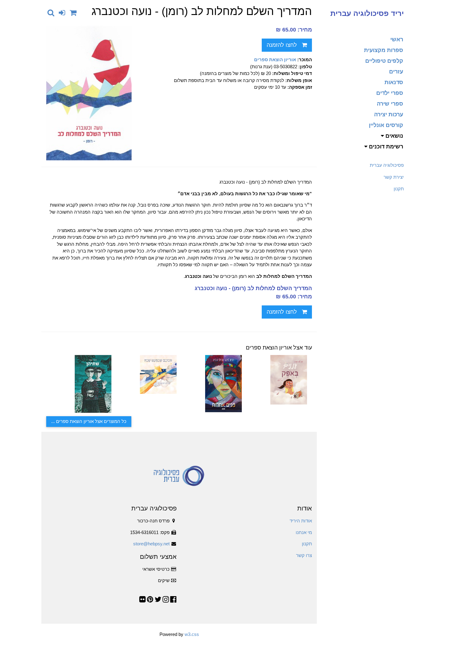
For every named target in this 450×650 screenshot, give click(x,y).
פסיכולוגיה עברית (387, 165)
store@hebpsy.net (151, 543)
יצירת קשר (394, 177)
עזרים (396, 72)
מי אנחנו (304, 532)
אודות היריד (301, 520)
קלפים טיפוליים (384, 61)
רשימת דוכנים (385, 147)
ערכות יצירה (388, 114)
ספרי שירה (390, 104)
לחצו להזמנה (282, 45)
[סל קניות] (73, 13)
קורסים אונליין (386, 125)
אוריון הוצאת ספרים (275, 59)
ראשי (396, 39)
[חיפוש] (50, 13)
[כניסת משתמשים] (62, 13)
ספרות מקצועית (383, 50)
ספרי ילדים (389, 93)
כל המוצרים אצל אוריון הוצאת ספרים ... (88, 421)
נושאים (393, 136)
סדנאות (393, 82)
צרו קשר (304, 555)
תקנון (399, 188)
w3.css (192, 634)
